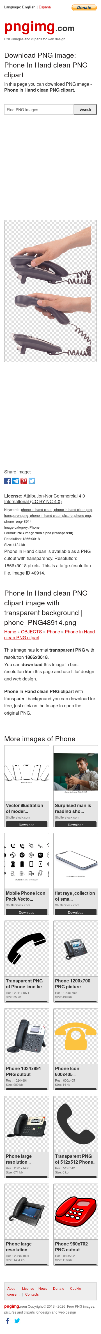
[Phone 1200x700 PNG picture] (76, 949)
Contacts (32, 1294)
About (11, 1288)
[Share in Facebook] (7, 481)
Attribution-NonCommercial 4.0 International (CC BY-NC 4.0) (44, 498)
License (28, 1288)
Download (27, 824)
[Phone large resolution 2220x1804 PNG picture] (26, 1212)
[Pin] (23, 481)
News (42, 1288)
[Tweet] (32, 481)
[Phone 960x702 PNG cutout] (76, 1211)
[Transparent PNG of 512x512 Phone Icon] (76, 1124)
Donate (58, 1288)
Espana (45, 7)
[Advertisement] (50, 169)
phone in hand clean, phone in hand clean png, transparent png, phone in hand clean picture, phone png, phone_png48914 (48, 515)
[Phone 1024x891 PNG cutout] (26, 1036)
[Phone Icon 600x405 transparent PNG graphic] (76, 1036)
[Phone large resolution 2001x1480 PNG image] (26, 1124)
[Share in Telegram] (15, 481)
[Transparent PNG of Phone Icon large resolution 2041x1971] (26, 949)
